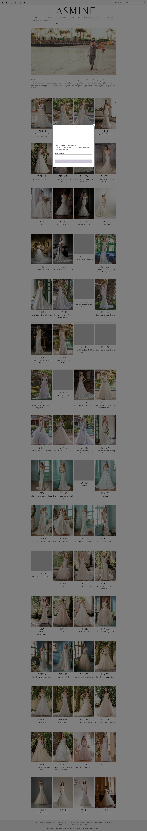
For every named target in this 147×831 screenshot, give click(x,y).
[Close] (94, 125)
